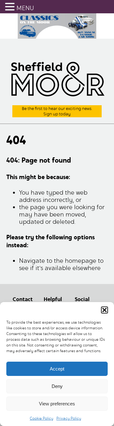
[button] (104, 310)
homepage (80, 260)
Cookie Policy (41, 418)
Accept (57, 368)
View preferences (57, 403)
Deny (57, 386)
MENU (25, 8)
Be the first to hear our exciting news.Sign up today (57, 111)
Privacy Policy (68, 418)
